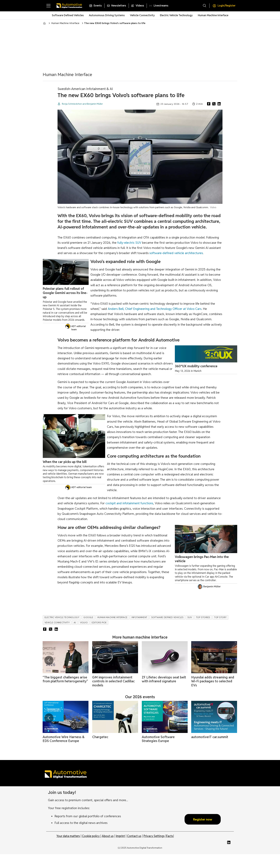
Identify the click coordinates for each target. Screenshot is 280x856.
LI (229, 842)
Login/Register (226, 5)
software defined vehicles (167, 617)
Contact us (134, 836)
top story (220, 617)
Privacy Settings (154, 836)
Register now (202, 819)
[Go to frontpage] (69, 5)
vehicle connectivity (57, 622)
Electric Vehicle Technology (176, 15)
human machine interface (112, 617)
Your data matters (68, 836)
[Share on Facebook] (209, 104)
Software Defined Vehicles (68, 15)
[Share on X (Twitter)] (214, 104)
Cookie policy (91, 836)
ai (75, 622)
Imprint (120, 836)
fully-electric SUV (129, 243)
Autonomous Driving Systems (107, 15)
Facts (169, 836)
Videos (140, 5)
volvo (84, 622)
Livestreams (161, 5)
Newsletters (118, 5)
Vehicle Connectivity (142, 15)
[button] (48, 660)
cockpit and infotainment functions (129, 503)
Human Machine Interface (213, 15)
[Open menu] (48, 5)
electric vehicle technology (62, 617)
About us (108, 836)
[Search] (204, 5)
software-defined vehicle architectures (176, 253)
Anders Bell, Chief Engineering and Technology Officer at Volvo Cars (154, 309)
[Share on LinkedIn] (219, 104)
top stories (203, 617)
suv (189, 617)
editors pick (99, 622)
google (88, 617)
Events (98, 5)
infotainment (139, 617)
